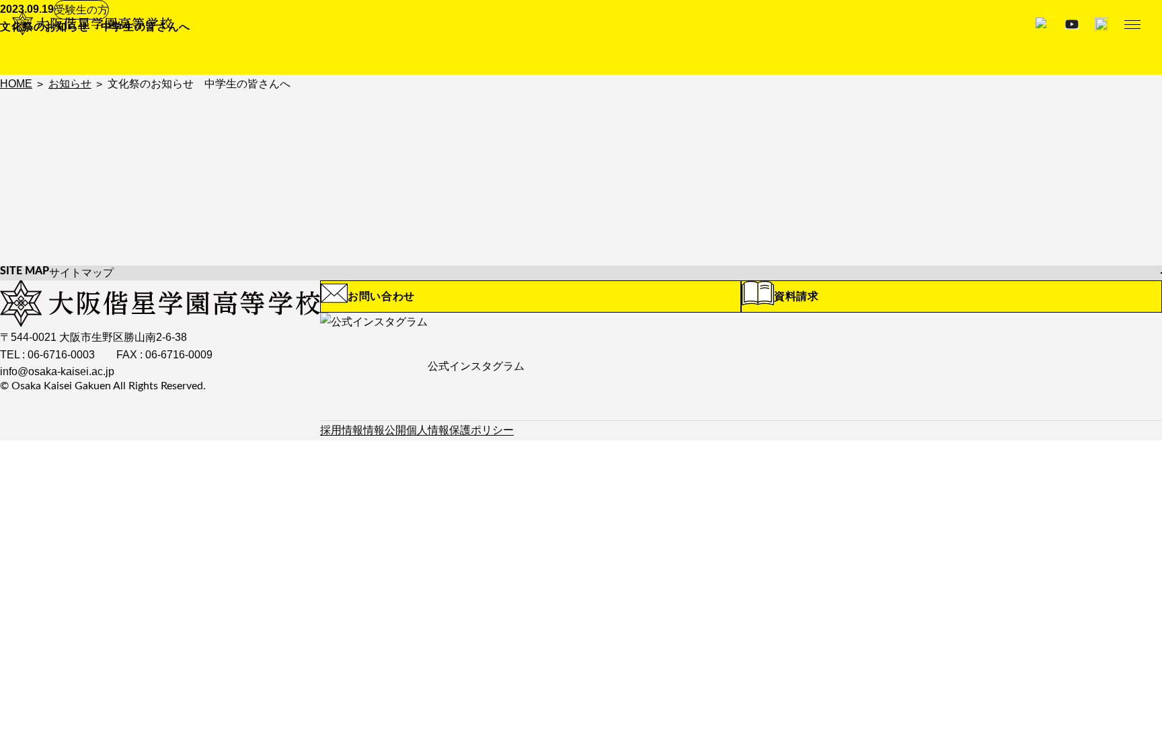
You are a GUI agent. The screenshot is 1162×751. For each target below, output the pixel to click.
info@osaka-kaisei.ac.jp (57, 371)
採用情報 (341, 430)
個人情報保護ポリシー (460, 430)
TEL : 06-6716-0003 (47, 354)
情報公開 (384, 430)
